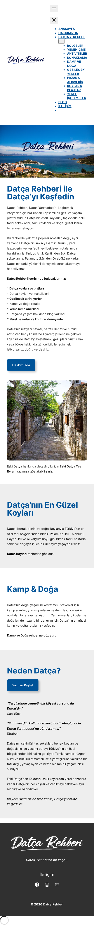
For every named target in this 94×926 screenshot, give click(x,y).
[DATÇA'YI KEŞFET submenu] (61, 41)
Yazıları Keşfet (22, 685)
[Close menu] (54, 20)
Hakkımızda (21, 365)
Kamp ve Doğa (17, 635)
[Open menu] (54, 8)
